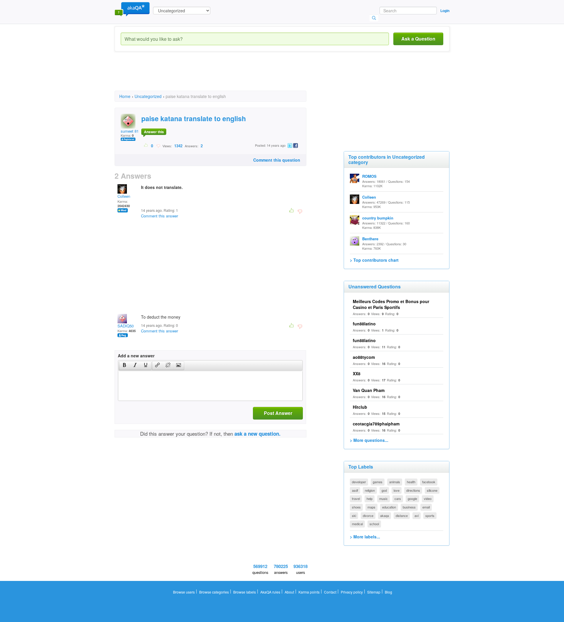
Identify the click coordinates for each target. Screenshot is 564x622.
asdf (355, 490)
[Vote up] (146, 145)
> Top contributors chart (374, 260)
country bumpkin (377, 218)
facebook (428, 481)
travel (356, 498)
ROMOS (369, 176)
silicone (432, 490)
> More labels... (365, 537)
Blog (388, 591)
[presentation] (124, 365)
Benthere (370, 238)
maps (371, 507)
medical (357, 523)
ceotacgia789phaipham (376, 424)
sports (429, 515)
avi (416, 515)
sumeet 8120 (132, 131)
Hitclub (360, 407)
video (428, 498)
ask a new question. (257, 433)
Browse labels (244, 591)
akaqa (384, 515)
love (397, 490)
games (377, 481)
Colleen (124, 196)
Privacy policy (352, 591)
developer (359, 481)
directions (413, 490)
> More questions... (369, 440)
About (289, 591)
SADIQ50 (126, 326)
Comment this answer (159, 216)
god (384, 490)
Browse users (184, 591)
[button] (124, 365)
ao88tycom (364, 357)
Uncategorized (148, 96)
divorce (368, 515)
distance (402, 515)
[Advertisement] (221, 76)
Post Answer (278, 413)
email (426, 507)
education (389, 507)
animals (394, 481)
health (411, 481)
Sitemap (373, 591)
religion (370, 490)
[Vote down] (158, 145)
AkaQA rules (270, 591)
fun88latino (364, 324)
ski (354, 515)
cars (398, 498)
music (383, 498)
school (374, 523)
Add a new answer (136, 356)
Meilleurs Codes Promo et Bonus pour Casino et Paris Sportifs (391, 304)
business (409, 507)
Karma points (309, 591)
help (369, 498)
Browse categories (214, 591)
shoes (356, 507)
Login (444, 10)
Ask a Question (418, 38)
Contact (330, 591)
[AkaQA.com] (132, 8)
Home (124, 96)
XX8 (356, 373)
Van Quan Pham (369, 390)
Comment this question (276, 160)
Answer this (154, 131)
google (412, 498)
